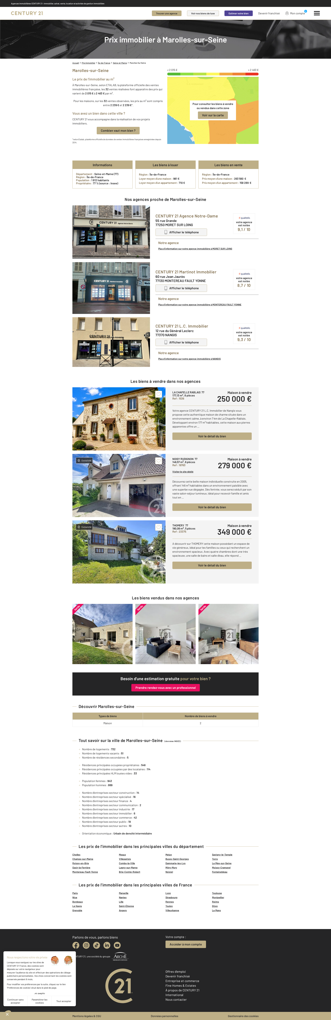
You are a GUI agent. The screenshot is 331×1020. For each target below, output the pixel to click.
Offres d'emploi (176, 971)
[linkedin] (106, 945)
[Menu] (317, 13)
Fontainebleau (219, 871)
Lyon (168, 893)
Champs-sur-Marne (82, 858)
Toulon (169, 906)
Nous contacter (176, 999)
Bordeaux (77, 901)
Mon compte (297, 13)
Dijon (215, 906)
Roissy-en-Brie (80, 863)
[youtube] (117, 945)
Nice (74, 897)
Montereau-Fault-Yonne (85, 871)
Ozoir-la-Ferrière (81, 867)
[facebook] (75, 945)
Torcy (215, 858)
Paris (75, 893)
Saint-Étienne (126, 906)
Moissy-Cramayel (221, 867)
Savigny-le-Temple (222, 854)
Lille (121, 901)
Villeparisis (125, 858)
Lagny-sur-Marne (128, 867)
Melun (169, 854)
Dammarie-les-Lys (175, 863)
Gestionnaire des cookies (243, 1016)
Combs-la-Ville (127, 863)
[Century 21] (27, 13)
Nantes (123, 897)
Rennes (170, 901)
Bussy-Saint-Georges (177, 858)
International (174, 995)
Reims (215, 901)
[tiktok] (96, 945)
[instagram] (86, 945)
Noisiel (169, 871)
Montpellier (218, 897)
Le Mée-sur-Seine (222, 863)
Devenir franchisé (269, 13)
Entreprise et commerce (182, 981)
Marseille (123, 893)
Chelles (76, 854)
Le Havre (77, 906)
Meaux (122, 854)
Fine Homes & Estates (181, 985)
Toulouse (217, 893)
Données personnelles (164, 1016)
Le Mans (216, 910)
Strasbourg (171, 897)
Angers (123, 910)
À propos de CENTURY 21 (182, 990)
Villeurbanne (172, 910)
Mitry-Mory (171, 867)
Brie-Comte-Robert (129, 871)
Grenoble (77, 910)
